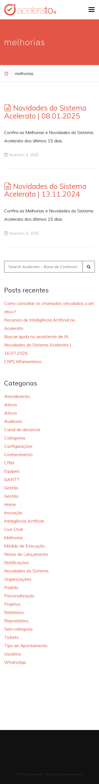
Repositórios (16, 620)
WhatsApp (15, 662)
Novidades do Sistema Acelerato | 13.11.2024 (45, 190)
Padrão (11, 587)
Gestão (11, 487)
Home (10, 504)
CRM (9, 463)
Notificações (16, 562)
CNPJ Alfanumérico (23, 361)
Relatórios (14, 612)
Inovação (13, 512)
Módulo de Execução (24, 546)
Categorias (15, 438)
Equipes (12, 471)
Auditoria (13, 421)
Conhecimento (18, 454)
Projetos (12, 604)
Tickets (11, 637)
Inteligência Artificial (24, 521)
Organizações (17, 579)
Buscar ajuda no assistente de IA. (36, 336)
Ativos (10, 404)
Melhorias (13, 537)
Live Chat (13, 529)
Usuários (12, 654)
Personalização (19, 595)
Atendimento (17, 396)
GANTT (12, 479)
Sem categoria (18, 629)
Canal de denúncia (22, 429)
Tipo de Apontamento (26, 645)
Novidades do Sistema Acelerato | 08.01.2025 (45, 111)
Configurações (18, 446)
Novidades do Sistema (26, 571)
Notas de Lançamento (26, 554)
